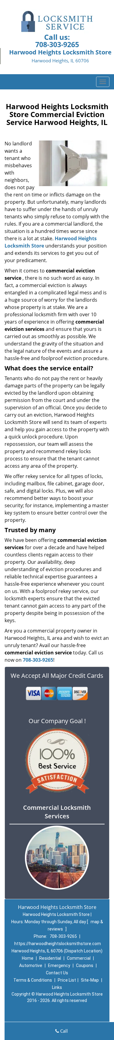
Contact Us (57, 972)
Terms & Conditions (32, 980)
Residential (50, 958)
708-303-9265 (57, 44)
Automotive (30, 965)
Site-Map (90, 980)
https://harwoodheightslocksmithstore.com (57, 943)
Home (27, 958)
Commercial (79, 958)
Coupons (84, 965)
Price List (67, 980)
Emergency (59, 965)
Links (57, 987)
